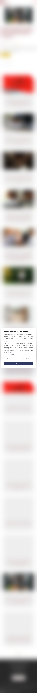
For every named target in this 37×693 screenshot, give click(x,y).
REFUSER (26, 359)
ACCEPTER (18, 363)
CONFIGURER (11, 359)
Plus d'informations (9, 354)
